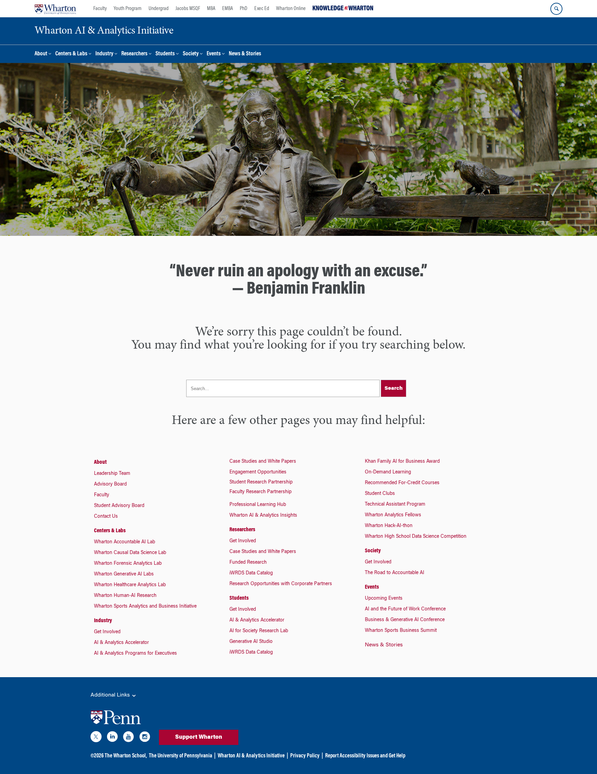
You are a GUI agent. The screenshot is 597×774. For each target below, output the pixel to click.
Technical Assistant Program (395, 504)
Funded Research (248, 562)
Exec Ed (261, 8)
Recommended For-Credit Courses (402, 483)
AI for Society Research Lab (258, 631)
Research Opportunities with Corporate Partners (280, 584)
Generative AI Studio (251, 641)
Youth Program (128, 8)
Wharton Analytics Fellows (393, 515)
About (41, 54)
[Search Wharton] (556, 9)
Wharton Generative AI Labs (124, 574)
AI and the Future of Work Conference (405, 609)
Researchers (134, 54)
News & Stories (245, 54)
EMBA (227, 8)
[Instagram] (144, 738)
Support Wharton (198, 737)
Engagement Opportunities (257, 472)
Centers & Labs (71, 54)
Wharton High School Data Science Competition (415, 536)
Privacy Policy (305, 756)
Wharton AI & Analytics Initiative (251, 756)
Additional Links (111, 695)
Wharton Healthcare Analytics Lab (130, 585)
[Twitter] (96, 738)
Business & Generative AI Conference (405, 620)
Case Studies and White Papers (262, 461)
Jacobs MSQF (188, 8)
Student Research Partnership (261, 482)
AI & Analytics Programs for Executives (135, 653)
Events (214, 54)
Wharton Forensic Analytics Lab (128, 563)
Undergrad (159, 8)
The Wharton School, (126, 756)
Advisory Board (110, 484)
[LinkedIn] (112, 738)
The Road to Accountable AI (394, 573)
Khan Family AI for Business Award (402, 461)
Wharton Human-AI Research (125, 595)
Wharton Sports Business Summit (401, 630)
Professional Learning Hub (257, 505)
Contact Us (106, 516)
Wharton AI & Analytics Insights (263, 515)
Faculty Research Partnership (260, 492)
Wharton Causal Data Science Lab (130, 553)
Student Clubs (380, 493)
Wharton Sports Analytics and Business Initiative (145, 606)
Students (165, 54)
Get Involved (107, 632)
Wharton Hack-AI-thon (389, 526)
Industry (104, 54)
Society (191, 54)
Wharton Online (291, 8)
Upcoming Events (383, 598)
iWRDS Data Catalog (251, 573)
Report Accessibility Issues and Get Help (365, 756)
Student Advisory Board (119, 506)
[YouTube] (128, 738)
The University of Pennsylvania (180, 756)
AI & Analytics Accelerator (121, 643)
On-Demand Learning (388, 472)
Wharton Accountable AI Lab (124, 542)
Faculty (100, 8)
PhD (243, 8)
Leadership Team (112, 473)
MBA (211, 8)
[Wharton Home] (55, 8)
